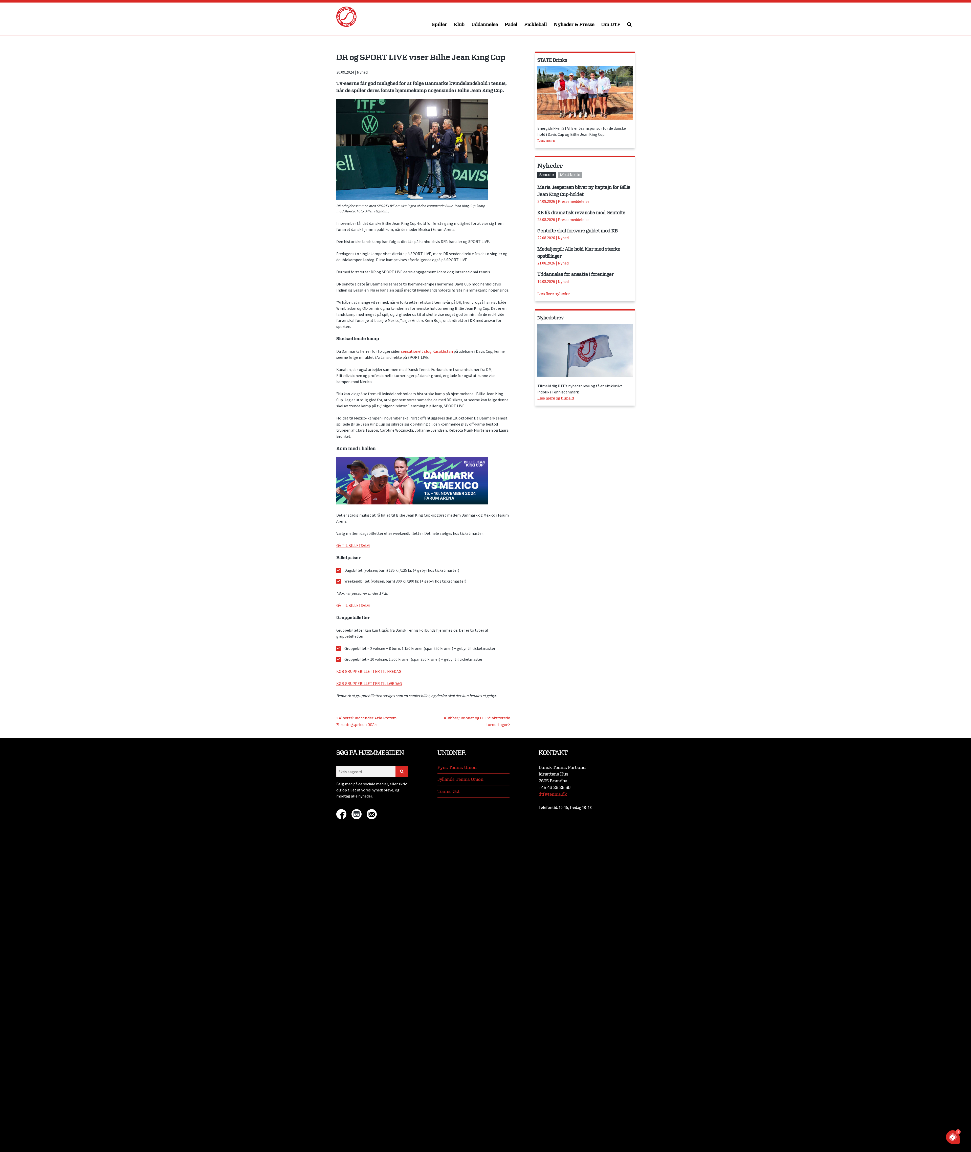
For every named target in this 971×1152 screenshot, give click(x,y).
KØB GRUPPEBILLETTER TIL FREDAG (368, 671)
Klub (459, 25)
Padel (511, 25)
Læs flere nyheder (553, 294)
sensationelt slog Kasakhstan (427, 351)
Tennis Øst (448, 791)
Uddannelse (484, 25)
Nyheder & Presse (574, 25)
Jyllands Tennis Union (460, 779)
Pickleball (535, 25)
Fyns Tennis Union (457, 767)
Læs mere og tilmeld (555, 398)
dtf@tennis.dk (553, 794)
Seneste (546, 174)
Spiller (439, 25)
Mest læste (570, 174)
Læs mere (546, 140)
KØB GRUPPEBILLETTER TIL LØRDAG (369, 683)
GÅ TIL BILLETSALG (353, 545)
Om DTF (610, 25)
